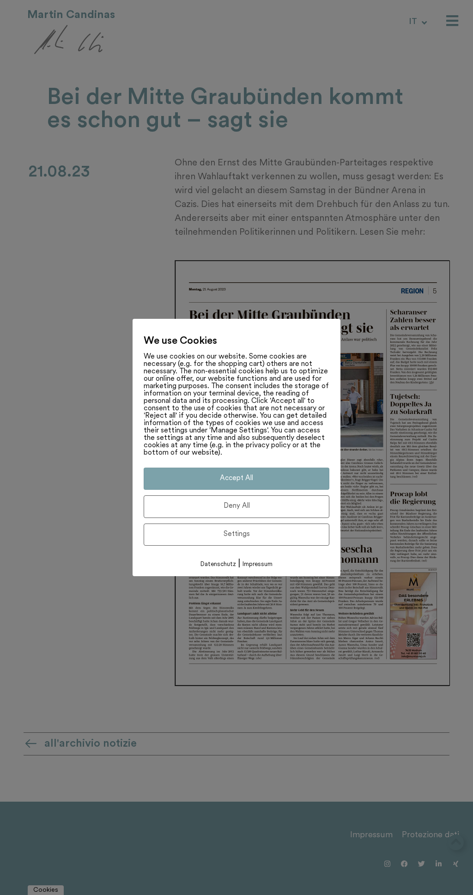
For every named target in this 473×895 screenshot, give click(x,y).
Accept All (236, 478)
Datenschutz (218, 564)
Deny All (237, 506)
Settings (237, 534)
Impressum (258, 564)
